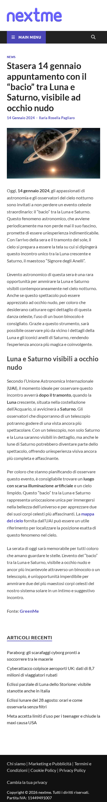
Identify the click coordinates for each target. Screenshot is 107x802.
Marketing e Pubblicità (50, 763)
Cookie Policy (43, 770)
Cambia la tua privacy (27, 782)
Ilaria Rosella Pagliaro (57, 118)
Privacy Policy (72, 770)
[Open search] (93, 37)
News (11, 57)
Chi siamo (16, 763)
